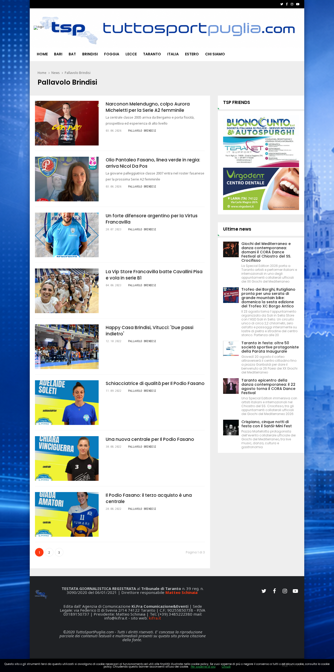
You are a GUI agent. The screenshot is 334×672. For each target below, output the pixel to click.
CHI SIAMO (215, 54)
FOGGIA (111, 54)
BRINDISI (90, 54)
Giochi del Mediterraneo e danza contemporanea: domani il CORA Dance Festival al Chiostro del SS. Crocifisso (266, 252)
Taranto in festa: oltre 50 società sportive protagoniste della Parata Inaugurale (270, 347)
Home (42, 54)
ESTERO (192, 54)
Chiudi (226, 667)
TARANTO (152, 54)
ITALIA (173, 54)
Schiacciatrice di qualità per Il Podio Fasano (155, 383)
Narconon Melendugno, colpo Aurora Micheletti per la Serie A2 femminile (148, 107)
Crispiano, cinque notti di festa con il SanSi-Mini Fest (266, 424)
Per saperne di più (203, 667)
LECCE (131, 54)
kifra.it (155, 618)
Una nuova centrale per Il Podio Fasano (150, 439)
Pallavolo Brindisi (78, 73)
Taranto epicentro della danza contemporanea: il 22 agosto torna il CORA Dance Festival (268, 386)
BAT (72, 54)
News (55, 73)
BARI (58, 54)
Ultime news (237, 229)
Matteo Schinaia (181, 592)
